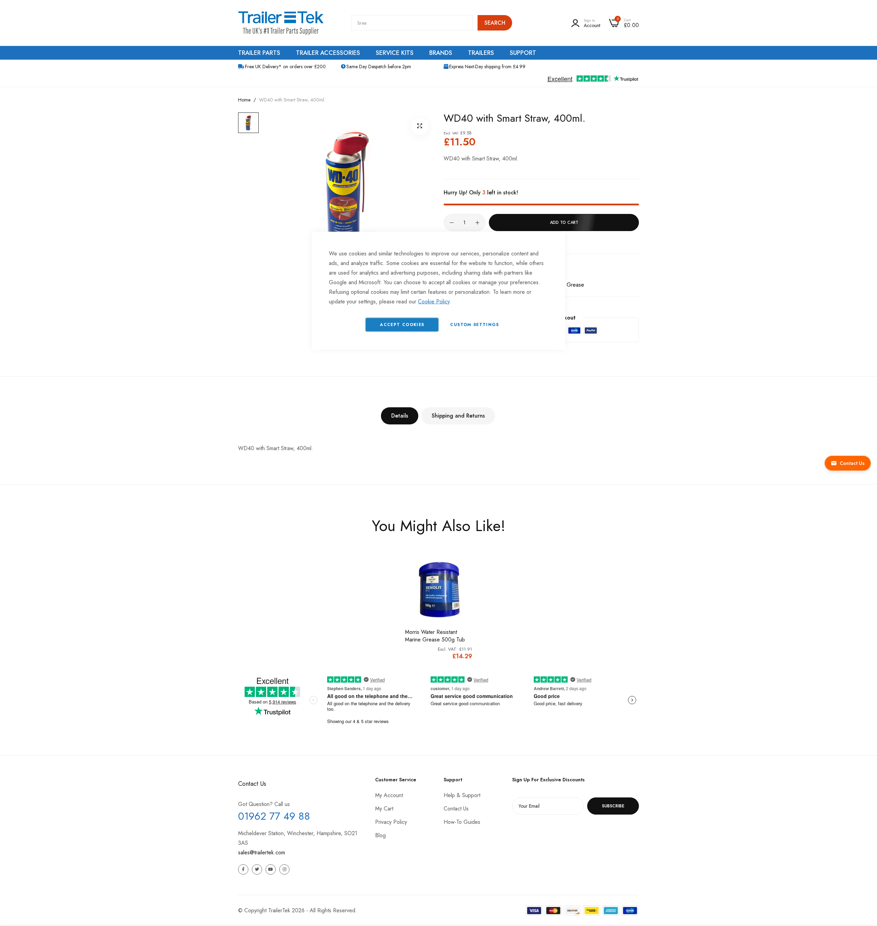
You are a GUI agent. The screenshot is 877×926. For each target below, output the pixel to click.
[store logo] (281, 23)
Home (244, 99)
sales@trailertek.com (261, 852)
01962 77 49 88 (274, 816)
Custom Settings (474, 324)
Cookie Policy (433, 301)
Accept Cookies (402, 324)
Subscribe (613, 806)
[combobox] (412, 23)
